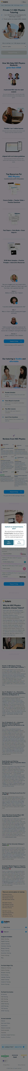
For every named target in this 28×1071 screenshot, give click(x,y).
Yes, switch (9, 542)
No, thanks (19, 542)
